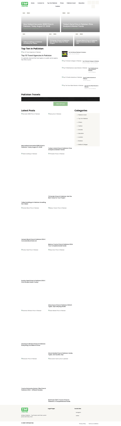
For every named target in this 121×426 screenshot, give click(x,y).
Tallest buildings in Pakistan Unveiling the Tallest (32, 42)
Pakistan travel (71, 3)
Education (81, 3)
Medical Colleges (86, 62)
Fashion (57, 6)
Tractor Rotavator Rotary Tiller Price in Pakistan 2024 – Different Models (33, 389)
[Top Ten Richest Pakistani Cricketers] (65, 56)
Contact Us (41, 3)
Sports (70, 53)
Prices (62, 3)
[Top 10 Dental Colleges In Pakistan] (71, 61)
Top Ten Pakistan (52, 3)
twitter (77, 415)
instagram (78, 412)
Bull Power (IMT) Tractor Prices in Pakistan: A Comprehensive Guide (59, 400)
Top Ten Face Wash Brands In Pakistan (91, 86)
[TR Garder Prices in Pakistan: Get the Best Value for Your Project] (60, 39)
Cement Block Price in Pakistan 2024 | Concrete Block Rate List (86, 42)
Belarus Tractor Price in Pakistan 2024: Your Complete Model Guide (60, 245)
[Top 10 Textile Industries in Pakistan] (72, 77)
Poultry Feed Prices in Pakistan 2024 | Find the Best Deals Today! (33, 281)
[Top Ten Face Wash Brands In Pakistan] (72, 85)
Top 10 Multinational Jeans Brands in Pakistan (93, 69)
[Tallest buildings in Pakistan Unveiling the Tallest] (34, 39)
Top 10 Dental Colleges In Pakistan (90, 61)
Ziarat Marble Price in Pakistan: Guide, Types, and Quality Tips (60, 354)
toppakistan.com (27, 28)
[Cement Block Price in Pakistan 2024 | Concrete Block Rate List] (87, 39)
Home (32, 3)
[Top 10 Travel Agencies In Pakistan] (31, 52)
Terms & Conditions (93, 423)
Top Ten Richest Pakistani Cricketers (77, 52)
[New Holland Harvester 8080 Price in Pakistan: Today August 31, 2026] (40, 21)
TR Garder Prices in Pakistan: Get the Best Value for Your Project (59, 42)
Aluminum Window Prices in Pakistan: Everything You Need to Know (33, 344)
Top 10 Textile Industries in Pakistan (89, 78)
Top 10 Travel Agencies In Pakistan (36, 55)
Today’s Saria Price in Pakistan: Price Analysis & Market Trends (78, 25)
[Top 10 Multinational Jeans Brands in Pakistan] (74, 68)
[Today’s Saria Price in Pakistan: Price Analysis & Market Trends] (80, 21)
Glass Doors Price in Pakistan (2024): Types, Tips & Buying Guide (60, 305)
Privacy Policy (82, 423)
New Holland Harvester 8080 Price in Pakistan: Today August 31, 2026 (38, 25)
